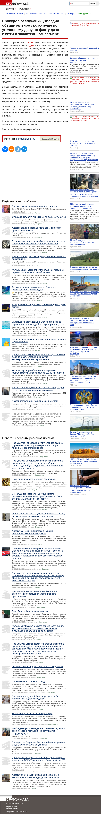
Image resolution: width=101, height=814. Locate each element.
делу (31, 45)
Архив (20, 13)
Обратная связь (12, 807)
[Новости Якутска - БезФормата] (15, 3)
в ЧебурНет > (84, 13)
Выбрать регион (12, 809)
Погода (43, 13)
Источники (31, 13)
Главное (10, 13)
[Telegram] (18, 149)
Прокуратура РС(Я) (27, 138)
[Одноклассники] (11, 149)
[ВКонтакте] (5, 149)
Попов (30, 42)
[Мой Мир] (24, 149)
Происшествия (56, 13)
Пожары (71, 13)
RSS (27, 812)
